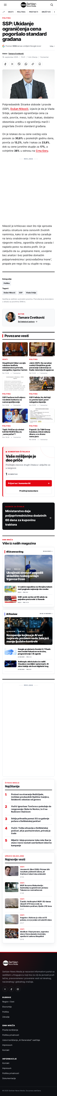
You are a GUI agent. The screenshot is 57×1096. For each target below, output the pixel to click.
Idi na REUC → (47, 551)
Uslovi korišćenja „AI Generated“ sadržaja (21, 1040)
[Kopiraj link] (33, 64)
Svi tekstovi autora (26, 321)
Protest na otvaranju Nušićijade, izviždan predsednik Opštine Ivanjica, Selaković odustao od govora (30, 797)
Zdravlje (6, 1017)
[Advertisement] (28, 189)
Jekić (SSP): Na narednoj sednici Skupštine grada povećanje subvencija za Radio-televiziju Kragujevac (41, 366)
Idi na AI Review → (46, 613)
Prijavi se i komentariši (29, 483)
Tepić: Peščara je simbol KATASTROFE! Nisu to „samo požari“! (13, 431)
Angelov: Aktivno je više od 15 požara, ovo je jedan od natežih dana (36, 919)
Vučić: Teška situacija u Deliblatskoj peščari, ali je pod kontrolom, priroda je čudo (31, 830)
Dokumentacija (9, 1078)
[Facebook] (11, 989)
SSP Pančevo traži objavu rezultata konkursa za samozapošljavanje (13, 399)
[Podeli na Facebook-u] (5, 64)
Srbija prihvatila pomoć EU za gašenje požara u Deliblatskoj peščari (30, 819)
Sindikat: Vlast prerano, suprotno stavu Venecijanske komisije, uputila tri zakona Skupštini (34, 934)
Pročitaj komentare (28, 491)
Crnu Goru (42, 150)
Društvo (46, 12)
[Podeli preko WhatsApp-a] (26, 64)
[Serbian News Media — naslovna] (28, 5)
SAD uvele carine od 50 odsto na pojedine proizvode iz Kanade (32, 598)
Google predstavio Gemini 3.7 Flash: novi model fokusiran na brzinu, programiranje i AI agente (34, 651)
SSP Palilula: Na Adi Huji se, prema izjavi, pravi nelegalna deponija (40, 399)
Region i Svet (8, 1001)
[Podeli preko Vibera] (19, 64)
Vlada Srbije (31, 293)
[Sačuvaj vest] (40, 64)
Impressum (7, 1045)
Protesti (33, 12)
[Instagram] (17, 989)
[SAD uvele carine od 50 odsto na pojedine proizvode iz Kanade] (11, 599)
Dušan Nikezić (19, 108)
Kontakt (5, 1050)
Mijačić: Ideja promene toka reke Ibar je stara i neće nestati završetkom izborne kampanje (31, 843)
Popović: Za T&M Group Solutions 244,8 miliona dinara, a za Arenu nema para (39, 433)
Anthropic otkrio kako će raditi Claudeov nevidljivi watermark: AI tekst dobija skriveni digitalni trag (33, 663)
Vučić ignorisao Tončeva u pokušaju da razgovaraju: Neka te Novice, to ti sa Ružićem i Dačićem (31, 809)
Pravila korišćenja (10, 1030)
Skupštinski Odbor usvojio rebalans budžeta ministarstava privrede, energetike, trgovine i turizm (14, 366)
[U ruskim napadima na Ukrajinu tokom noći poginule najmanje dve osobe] (11, 589)
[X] (5, 989)
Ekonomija (7, 1007)
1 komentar (44, 57)
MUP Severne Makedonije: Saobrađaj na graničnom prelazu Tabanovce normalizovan (34, 887)
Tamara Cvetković (16, 54)
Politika (21, 12)
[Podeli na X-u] (12, 64)
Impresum (6, 1068)
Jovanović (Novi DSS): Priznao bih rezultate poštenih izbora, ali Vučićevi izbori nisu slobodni (35, 871)
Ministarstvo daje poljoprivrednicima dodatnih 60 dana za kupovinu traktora (25, 517)
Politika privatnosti (10, 1035)
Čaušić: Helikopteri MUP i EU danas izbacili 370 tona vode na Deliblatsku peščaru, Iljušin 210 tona (36, 903)
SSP (20, 293)
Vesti (10, 12)
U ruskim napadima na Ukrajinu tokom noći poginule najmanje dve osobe (35, 588)
